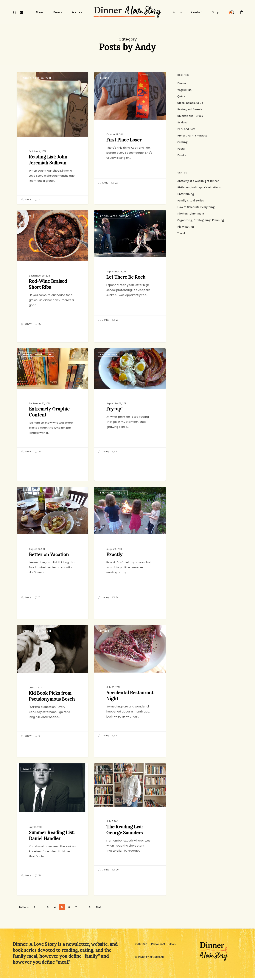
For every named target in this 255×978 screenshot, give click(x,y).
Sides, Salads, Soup (190, 103)
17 (39, 597)
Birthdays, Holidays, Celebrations (199, 187)
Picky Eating (185, 226)
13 (39, 199)
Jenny (28, 199)
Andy (105, 182)
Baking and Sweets (112, 492)
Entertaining (108, 354)
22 (116, 182)
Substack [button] (141, 944)
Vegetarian (184, 89)
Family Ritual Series (190, 200)
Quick (181, 96)
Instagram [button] (158, 944)
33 (117, 319)
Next (98, 907)
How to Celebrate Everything (196, 207)
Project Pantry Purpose (192, 135)
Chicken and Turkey (190, 116)
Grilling (182, 142)
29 (39, 323)
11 (116, 451)
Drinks (181, 155)
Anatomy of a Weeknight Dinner (198, 181)
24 (117, 597)
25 (117, 869)
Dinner (104, 78)
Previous (24, 907)
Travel (181, 233)
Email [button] (172, 944)
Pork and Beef (186, 129)
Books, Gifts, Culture (37, 78)
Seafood (182, 122)
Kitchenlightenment (190, 213)
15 (39, 875)
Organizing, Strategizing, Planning (200, 220)
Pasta (181, 148)
